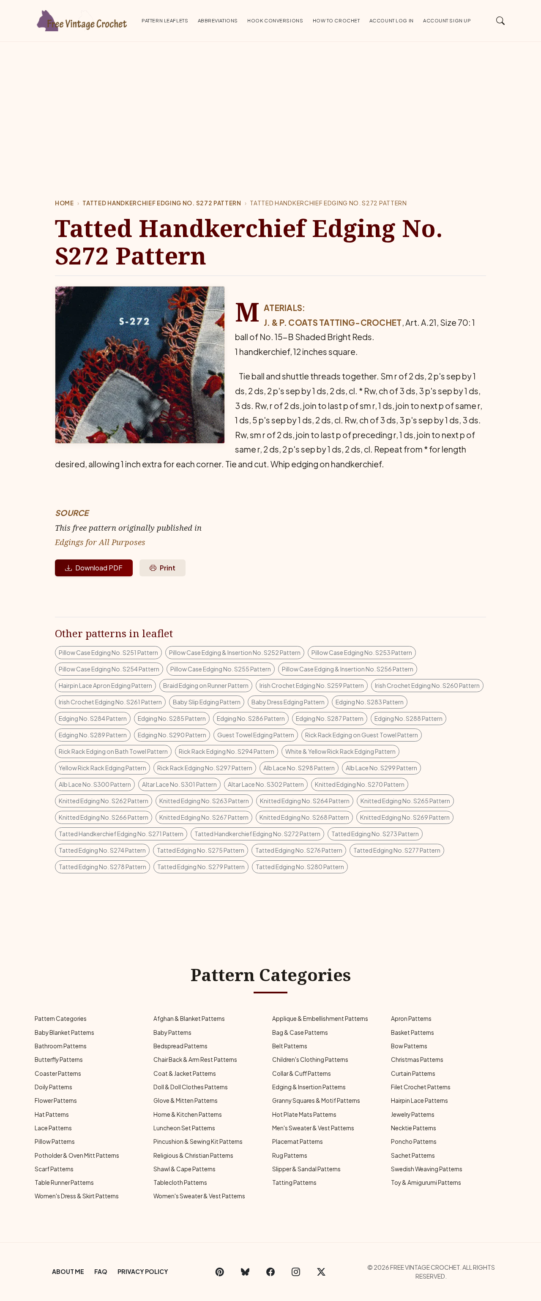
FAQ (100, 1271)
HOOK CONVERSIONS (275, 20)
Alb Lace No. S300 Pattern (95, 784)
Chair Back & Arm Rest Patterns (195, 1059)
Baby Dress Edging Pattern (288, 702)
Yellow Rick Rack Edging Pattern (102, 768)
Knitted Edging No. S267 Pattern (204, 817)
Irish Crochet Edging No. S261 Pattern (110, 702)
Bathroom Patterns (61, 1046)
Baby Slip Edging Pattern (206, 702)
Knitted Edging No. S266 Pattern (103, 817)
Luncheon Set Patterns (184, 1128)
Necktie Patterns (413, 1128)
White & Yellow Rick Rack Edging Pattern (340, 751)
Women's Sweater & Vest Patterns (199, 1196)
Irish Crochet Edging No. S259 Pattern (312, 685)
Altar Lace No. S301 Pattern (179, 784)
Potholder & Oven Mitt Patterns (77, 1155)
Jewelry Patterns (412, 1114)
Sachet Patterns (413, 1155)
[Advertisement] (270, 105)
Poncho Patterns (414, 1141)
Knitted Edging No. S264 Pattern (305, 801)
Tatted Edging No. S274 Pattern (102, 850)
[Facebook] (270, 1272)
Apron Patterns (411, 1018)
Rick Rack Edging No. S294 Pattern (226, 751)
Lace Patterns (53, 1128)
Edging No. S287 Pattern (329, 718)
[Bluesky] (245, 1272)
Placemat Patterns (297, 1141)
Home (64, 203)
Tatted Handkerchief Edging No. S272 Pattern (161, 203)
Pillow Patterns (55, 1141)
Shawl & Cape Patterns (184, 1169)
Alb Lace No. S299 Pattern (381, 768)
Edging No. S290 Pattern (172, 735)
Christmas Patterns (417, 1059)
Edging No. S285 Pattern (172, 718)
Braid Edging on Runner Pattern (206, 685)
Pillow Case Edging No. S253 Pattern (361, 652)
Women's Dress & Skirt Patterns (77, 1196)
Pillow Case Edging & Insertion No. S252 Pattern (235, 652)
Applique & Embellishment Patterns (320, 1018)
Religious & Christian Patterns (193, 1155)
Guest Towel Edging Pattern (255, 735)
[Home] (82, 19)
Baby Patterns (172, 1032)
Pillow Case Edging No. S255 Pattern (220, 669)
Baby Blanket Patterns (64, 1032)
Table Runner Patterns (64, 1182)
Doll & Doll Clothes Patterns (190, 1087)
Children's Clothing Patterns (310, 1059)
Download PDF (99, 567)
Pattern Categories (61, 1018)
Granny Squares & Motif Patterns (316, 1100)
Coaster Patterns (58, 1073)
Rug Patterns (289, 1155)
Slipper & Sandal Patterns (306, 1169)
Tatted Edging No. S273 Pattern (375, 833)
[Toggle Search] (500, 20)
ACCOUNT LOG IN (391, 20)
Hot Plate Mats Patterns (304, 1114)
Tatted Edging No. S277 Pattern (396, 850)
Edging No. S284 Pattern (93, 718)
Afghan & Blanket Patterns (189, 1018)
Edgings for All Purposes (100, 542)
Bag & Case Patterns (300, 1032)
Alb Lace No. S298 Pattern (299, 768)
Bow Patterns (409, 1046)
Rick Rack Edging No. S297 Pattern (204, 768)
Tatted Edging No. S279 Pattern (201, 866)
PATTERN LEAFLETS (165, 20)
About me (68, 1271)
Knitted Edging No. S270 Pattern (359, 784)
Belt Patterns (289, 1046)
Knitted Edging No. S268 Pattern (304, 817)
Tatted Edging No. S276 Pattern (298, 850)
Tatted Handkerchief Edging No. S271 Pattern (121, 833)
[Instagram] (296, 1272)
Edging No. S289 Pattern (93, 735)
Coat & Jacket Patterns (184, 1073)
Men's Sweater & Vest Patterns (313, 1128)
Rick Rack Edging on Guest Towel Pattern (361, 735)
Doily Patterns (53, 1087)
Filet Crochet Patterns (421, 1087)
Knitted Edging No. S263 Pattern (204, 801)
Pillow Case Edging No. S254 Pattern (109, 669)
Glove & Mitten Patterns (185, 1100)
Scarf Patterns (54, 1169)
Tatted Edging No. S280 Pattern (300, 866)
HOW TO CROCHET (336, 20)
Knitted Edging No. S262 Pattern (103, 801)
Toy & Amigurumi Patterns (426, 1182)
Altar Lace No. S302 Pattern (266, 784)
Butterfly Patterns (59, 1059)
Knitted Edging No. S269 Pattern (405, 817)
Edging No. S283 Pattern (370, 702)
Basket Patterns (412, 1032)
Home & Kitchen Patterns (187, 1114)
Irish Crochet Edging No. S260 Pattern (427, 685)
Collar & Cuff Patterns (301, 1073)
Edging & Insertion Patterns (309, 1087)
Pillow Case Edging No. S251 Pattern (108, 652)
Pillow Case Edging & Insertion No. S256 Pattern (347, 669)
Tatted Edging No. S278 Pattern (102, 866)
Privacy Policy (142, 1271)
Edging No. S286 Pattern (251, 718)
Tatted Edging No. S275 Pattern (200, 850)
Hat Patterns (52, 1114)
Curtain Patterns (413, 1073)
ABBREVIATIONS (218, 20)
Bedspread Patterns (180, 1046)
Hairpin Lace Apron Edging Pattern (105, 685)
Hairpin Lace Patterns (419, 1100)
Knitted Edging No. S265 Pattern (405, 801)
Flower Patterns (56, 1100)
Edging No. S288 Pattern (408, 718)
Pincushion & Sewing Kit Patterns (198, 1141)
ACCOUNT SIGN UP (447, 20)
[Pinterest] (219, 1272)
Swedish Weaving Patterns (426, 1169)
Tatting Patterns (294, 1182)
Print (167, 567)
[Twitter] (321, 1272)
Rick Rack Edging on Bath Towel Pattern (113, 751)
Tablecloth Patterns (180, 1182)
